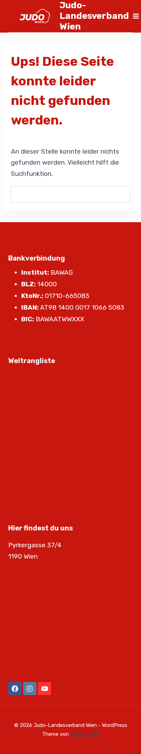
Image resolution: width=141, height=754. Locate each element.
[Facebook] (14, 688)
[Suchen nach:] (70, 194)
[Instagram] (29, 688)
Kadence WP (84, 734)
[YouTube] (44, 688)
